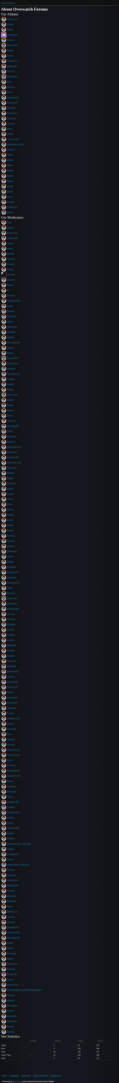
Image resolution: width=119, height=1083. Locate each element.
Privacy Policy (56, 1075)
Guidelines (26, 1075)
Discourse (17, 1081)
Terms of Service (40, 1075)
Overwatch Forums (8, 3)
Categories (14, 1075)
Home (4, 1075)
